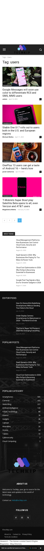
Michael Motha (7, 137)
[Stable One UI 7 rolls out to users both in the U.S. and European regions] (22, 114)
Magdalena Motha (9, 209)
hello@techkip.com (19, 500)
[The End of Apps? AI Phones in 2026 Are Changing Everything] (8, 331)
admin (4, 99)
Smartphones (7, 85)
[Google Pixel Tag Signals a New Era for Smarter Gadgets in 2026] (8, 283)
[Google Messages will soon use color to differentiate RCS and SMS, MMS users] (22, 77)
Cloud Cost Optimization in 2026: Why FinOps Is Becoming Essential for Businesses (28, 270)
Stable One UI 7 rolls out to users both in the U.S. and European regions (20, 130)
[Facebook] (16, 517)
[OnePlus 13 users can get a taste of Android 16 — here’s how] (22, 152)
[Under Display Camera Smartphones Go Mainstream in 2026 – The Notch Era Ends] (8, 319)
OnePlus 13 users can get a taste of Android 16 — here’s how (20, 167)
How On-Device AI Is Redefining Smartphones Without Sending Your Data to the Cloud (28, 305)
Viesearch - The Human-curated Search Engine (19, 541)
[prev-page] (4, 220)
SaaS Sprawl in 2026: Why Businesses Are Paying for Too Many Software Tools (28, 257)
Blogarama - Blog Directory (11, 544)
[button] (22, 548)
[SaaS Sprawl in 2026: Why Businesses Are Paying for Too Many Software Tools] (8, 258)
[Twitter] (28, 517)
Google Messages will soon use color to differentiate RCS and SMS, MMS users (20, 92)
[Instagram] (22, 517)
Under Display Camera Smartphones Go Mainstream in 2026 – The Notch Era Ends (28, 318)
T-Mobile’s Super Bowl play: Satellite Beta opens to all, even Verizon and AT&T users (20, 203)
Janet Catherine (8, 172)
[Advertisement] (22, 22)
